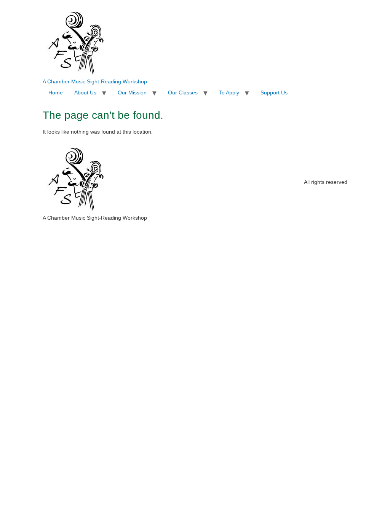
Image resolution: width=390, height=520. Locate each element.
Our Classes (183, 92)
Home (55, 92)
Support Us (274, 92)
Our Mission (132, 92)
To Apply (229, 92)
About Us (85, 92)
